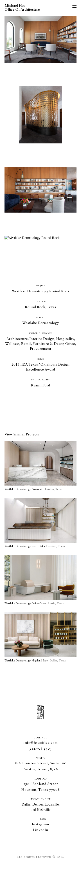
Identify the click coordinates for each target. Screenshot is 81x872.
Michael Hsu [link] (22, 8)
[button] (40, 749)
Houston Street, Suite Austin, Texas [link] (41, 766)
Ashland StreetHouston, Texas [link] (40, 787)
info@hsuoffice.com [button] (40, 743)
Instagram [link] (40, 824)
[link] (40, 466)
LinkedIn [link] (40, 830)
